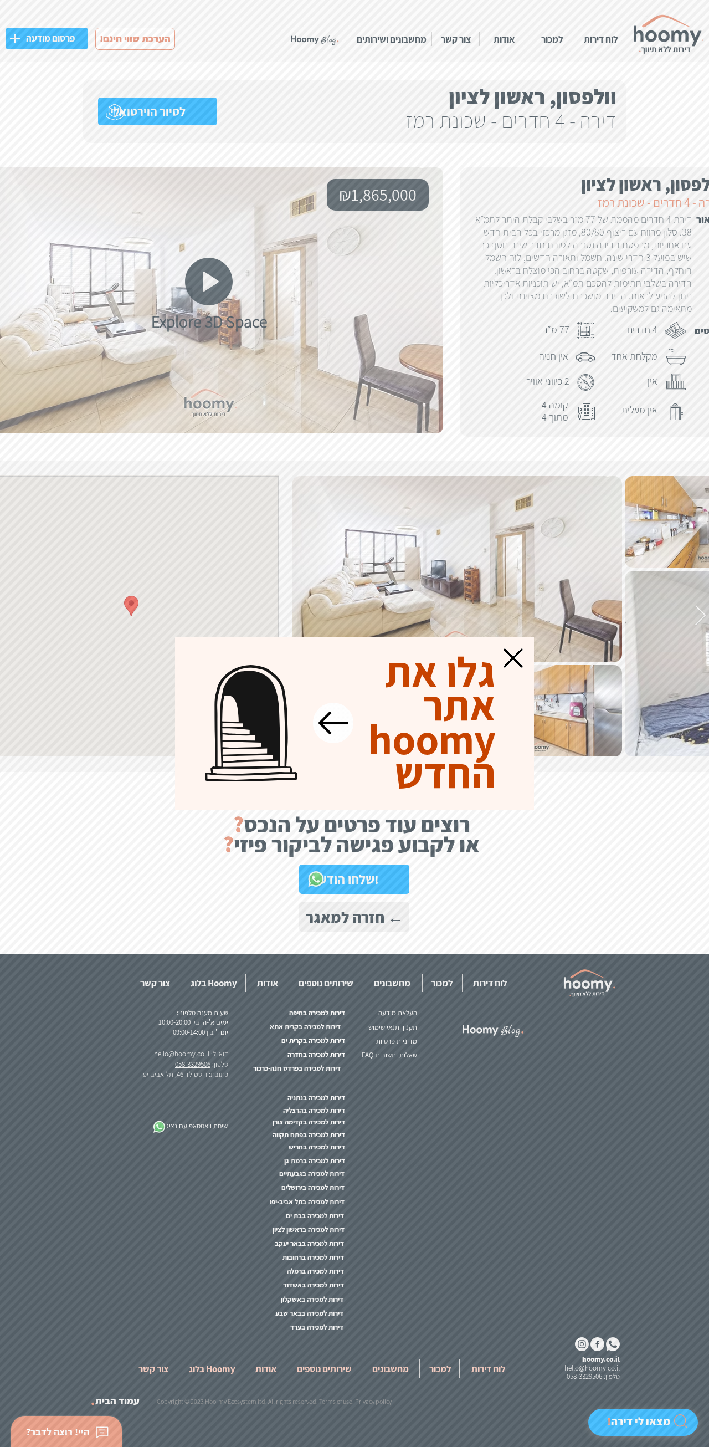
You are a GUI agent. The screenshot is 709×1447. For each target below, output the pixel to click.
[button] (513, 658)
